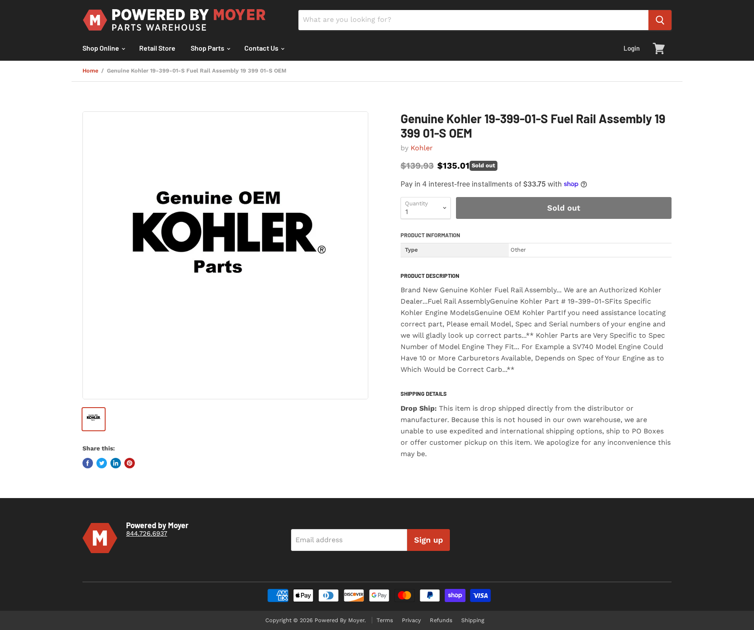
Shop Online (101, 48)
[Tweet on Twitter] (101, 463)
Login (632, 48)
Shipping (472, 620)
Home (90, 71)
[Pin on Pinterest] (129, 463)
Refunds (441, 620)
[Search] (660, 20)
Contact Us (262, 48)
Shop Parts (208, 48)
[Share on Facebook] (87, 463)
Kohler (422, 148)
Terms (385, 620)
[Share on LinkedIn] (115, 463)
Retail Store (157, 48)
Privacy (411, 620)
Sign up (428, 539)
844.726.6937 (146, 533)
